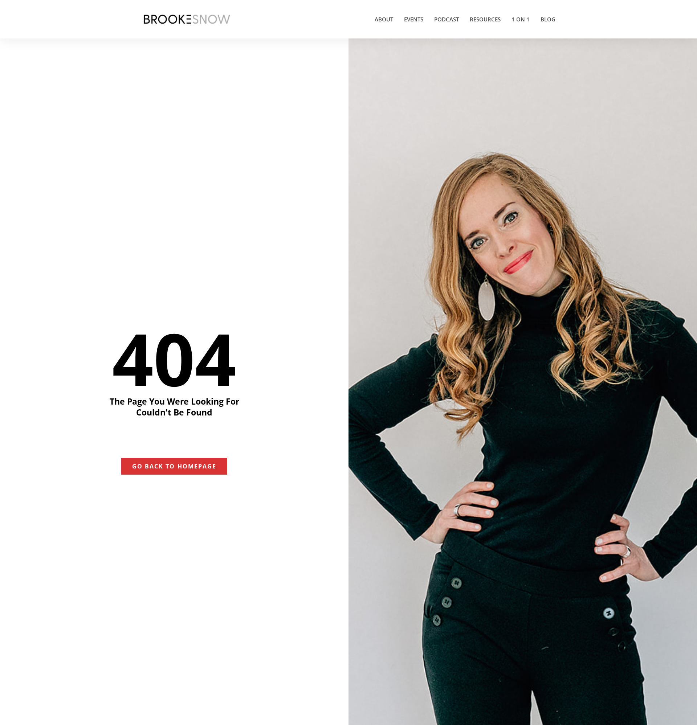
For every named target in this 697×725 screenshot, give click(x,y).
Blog (548, 19)
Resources (485, 19)
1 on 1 (520, 19)
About (384, 19)
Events (413, 19)
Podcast (446, 19)
